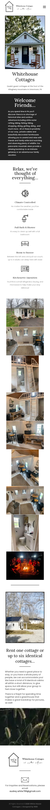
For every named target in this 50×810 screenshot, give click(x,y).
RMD (36, 806)
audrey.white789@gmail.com (25, 791)
